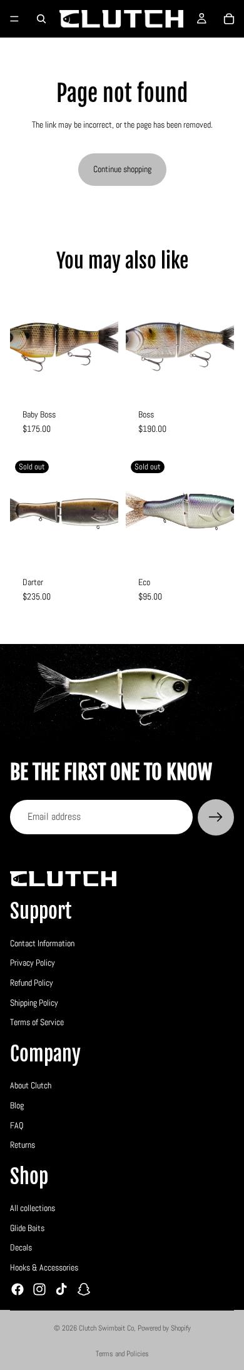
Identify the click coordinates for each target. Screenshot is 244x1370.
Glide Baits (27, 1227)
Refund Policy (31, 982)
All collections (32, 1208)
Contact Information (42, 942)
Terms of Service (37, 1022)
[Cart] (229, 19)
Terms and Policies (122, 1354)
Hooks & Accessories (44, 1267)
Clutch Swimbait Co (106, 1328)
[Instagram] (39, 1288)
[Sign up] (216, 817)
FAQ (16, 1124)
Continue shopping (122, 169)
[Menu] (14, 18)
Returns (22, 1144)
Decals (21, 1247)
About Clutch (30, 1085)
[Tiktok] (61, 1288)
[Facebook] (17, 1288)
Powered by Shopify (164, 1328)
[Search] (41, 19)
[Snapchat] (83, 1288)
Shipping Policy (34, 1002)
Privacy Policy (32, 962)
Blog (17, 1104)
